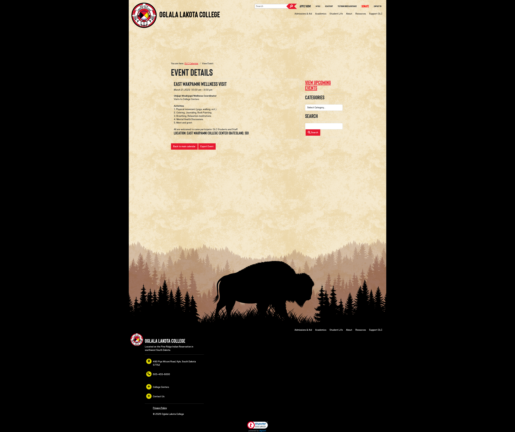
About (349, 13)
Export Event (207, 146)
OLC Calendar (191, 63)
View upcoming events (318, 85)
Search (291, 6)
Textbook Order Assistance (347, 6)
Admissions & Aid (303, 13)
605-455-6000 (161, 374)
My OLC (318, 6)
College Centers (161, 387)
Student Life (336, 13)
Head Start (329, 6)
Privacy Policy (160, 408)
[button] (257, 426)
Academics (320, 13)
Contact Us (377, 6)
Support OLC (375, 13)
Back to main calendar (184, 146)
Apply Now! (305, 6)
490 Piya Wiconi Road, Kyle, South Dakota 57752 (174, 363)
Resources (360, 13)
